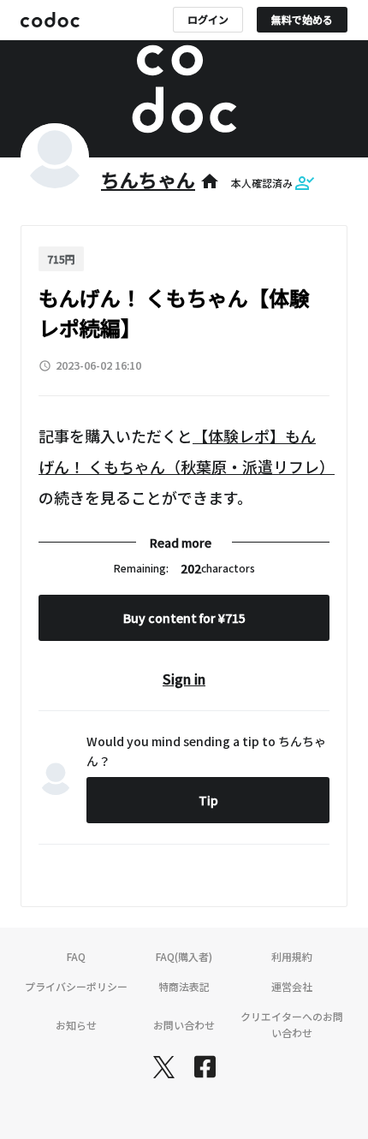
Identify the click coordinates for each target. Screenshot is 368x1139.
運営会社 (291, 986)
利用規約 (291, 956)
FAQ (76, 956)
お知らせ (76, 1024)
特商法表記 (184, 986)
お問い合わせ (184, 1024)
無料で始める (302, 19)
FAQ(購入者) (184, 956)
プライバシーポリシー (76, 986)
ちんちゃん (148, 179)
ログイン (208, 19)
